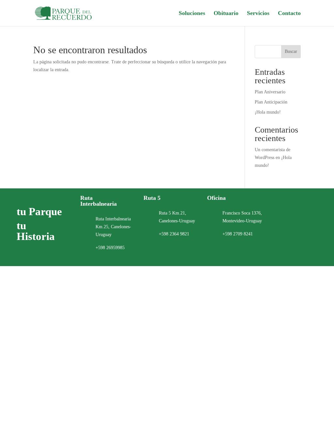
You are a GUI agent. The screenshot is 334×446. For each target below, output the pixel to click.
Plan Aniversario (270, 91)
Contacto (289, 13)
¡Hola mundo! (268, 112)
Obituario (226, 13)
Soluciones (192, 13)
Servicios (258, 13)
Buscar (291, 51)
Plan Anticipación (271, 102)
